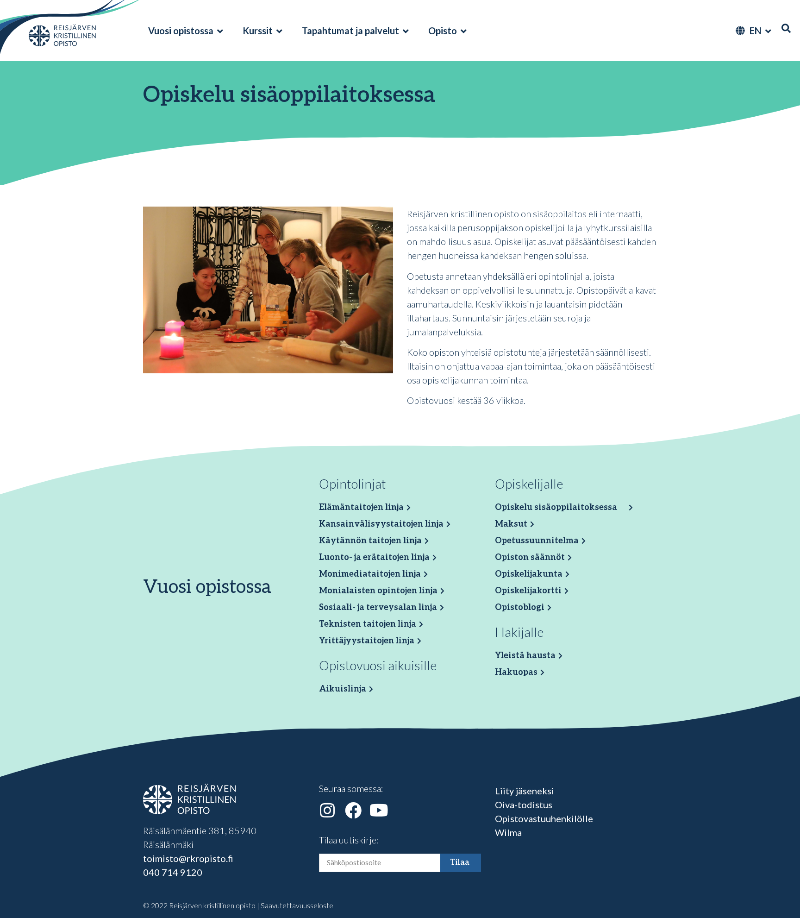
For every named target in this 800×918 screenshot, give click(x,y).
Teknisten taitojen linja (367, 624)
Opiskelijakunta (528, 574)
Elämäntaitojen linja (361, 507)
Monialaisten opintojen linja (378, 591)
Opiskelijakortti (528, 591)
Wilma (508, 832)
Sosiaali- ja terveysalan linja (378, 607)
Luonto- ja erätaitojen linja (374, 557)
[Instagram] (327, 810)
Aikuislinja (342, 689)
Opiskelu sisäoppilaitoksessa (556, 507)
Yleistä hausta (525, 655)
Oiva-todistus (523, 804)
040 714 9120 (172, 872)
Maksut (511, 524)
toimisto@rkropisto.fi (188, 858)
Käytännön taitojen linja (370, 541)
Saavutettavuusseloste (297, 905)
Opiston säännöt (530, 557)
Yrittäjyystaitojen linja (366, 641)
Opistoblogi (519, 607)
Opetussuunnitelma (537, 541)
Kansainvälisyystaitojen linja (381, 524)
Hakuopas (516, 672)
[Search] (786, 28)
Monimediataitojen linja (370, 574)
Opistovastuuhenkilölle (544, 818)
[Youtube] (379, 810)
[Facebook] (353, 810)
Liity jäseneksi (524, 790)
